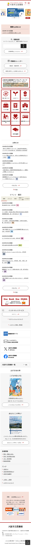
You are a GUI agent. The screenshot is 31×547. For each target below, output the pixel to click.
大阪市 (5, 469)
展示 (15, 198)
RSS (16, 189)
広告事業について (16, 497)
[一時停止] (28, 18)
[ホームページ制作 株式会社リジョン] (15, 509)
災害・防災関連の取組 (9, 456)
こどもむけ (27, 198)
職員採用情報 (6, 461)
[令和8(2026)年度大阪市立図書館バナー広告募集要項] (20, 513)
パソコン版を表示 (9, 540)
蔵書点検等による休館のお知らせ (14, 71)
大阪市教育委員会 (8, 471)
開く (26, 365)
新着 (4, 198)
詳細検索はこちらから (14, 51)
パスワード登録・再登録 (16, 325)
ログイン (14, 314)
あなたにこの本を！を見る (14, 442)
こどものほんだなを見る (14, 405)
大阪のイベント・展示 (21, 198)
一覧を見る (14, 185)
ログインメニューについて (16, 319)
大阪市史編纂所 (7, 474)
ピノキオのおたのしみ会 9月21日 (11, 238)
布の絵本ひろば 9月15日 (9, 205)
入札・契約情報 (7, 459)
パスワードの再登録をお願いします (11, 33)
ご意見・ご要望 (7, 479)
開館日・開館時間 (14, 66)
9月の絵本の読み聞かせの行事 (10, 245)
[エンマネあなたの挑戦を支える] (8, 509)
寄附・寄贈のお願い (8, 454)
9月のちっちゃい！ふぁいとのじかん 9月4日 (14, 252)
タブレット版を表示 (20, 540)
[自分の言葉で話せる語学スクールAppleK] (10, 513)
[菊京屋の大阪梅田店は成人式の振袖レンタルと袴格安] (22, 509)
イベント (10, 198)
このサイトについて (8, 483)
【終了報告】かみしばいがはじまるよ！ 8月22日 (15, 278)
